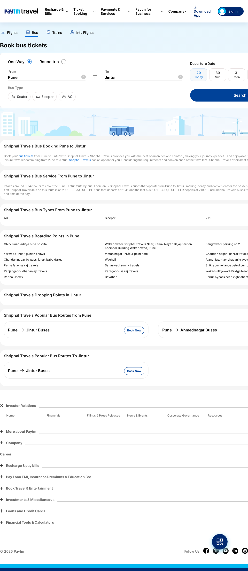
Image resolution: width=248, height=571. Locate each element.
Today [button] (198, 77)
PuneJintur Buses (29, 330)
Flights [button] (12, 33)
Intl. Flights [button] (85, 33)
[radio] (20, 62)
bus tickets (25, 156)
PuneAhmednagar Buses (189, 330)
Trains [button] (57, 33)
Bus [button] (35, 33)
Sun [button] (217, 77)
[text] (9, 33)
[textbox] (46, 77)
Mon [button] (237, 77)
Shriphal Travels (80, 160)
